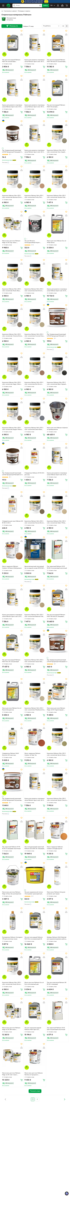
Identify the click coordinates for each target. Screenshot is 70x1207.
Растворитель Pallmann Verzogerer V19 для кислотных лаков (12, 938)
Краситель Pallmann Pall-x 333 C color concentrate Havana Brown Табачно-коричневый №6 (34, 522)
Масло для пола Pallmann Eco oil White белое (56, 241)
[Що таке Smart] (14, 160)
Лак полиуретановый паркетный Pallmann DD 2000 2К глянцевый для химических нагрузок (34, 848)
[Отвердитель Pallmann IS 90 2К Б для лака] (35, 456)
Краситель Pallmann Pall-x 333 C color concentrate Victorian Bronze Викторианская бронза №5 (12, 335)
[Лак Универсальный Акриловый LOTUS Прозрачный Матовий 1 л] (57, 317)
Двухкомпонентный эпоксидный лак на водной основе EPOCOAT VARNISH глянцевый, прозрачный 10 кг (34, 567)
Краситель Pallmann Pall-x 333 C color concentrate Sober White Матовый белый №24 (56, 522)
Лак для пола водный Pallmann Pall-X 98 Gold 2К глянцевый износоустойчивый (56, 615)
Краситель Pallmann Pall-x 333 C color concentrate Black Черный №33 (56, 383)
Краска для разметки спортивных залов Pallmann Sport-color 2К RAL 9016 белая (35, 799)
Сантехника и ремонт (10, 11)
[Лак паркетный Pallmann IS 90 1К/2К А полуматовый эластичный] (57, 549)
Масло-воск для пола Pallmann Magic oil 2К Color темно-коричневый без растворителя (11, 1074)
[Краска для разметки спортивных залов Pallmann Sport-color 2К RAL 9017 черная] (57, 456)
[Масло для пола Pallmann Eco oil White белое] (57, 224)
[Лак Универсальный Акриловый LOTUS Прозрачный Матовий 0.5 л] (12, 456)
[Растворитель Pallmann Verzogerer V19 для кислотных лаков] (12, 920)
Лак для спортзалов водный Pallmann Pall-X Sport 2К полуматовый (33, 1029)
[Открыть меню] (3, 5)
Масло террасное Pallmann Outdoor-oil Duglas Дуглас (55, 847)
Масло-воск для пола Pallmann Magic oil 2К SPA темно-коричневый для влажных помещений (11, 1029)
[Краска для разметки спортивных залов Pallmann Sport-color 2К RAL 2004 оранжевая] (12, 88)
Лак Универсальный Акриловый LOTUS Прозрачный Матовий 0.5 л (12, 473)
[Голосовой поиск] (40, 5)
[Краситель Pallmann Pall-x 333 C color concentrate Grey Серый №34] (57, 133)
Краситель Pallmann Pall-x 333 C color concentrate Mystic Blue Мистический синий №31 (11, 290)
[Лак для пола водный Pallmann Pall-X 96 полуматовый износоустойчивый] (12, 43)
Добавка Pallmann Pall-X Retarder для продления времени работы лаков (57, 938)
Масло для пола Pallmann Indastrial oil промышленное (57, 428)
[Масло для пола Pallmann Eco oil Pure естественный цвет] (35, 965)
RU (51, 5)
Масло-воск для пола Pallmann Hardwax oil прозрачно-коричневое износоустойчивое (34, 1074)
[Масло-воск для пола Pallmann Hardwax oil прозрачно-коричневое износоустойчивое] (35, 1056)
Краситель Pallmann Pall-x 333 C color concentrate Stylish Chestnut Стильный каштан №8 (57, 799)
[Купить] (21, 66)
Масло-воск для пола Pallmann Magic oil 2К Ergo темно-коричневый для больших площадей (11, 242)
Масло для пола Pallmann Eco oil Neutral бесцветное (11, 709)
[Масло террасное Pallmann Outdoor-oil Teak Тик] (35, 736)
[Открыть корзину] (67, 5)
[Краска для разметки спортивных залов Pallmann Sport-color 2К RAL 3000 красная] (35, 88)
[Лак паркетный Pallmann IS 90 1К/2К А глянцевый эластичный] (12, 830)
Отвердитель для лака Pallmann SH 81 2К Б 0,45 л (12, 522)
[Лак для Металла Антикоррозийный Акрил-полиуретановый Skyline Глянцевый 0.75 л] (35, 224)
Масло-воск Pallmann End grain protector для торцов (56, 893)
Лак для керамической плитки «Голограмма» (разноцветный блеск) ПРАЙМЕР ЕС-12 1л (34, 893)
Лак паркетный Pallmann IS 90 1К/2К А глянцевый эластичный (11, 847)
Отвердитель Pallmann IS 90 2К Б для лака (34, 473)
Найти (45, 5)
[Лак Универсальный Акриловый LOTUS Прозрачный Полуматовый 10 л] (12, 781)
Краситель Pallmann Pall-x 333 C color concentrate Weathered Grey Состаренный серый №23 (35, 709)
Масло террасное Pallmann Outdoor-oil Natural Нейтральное (12, 567)
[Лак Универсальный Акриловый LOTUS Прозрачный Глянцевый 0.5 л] (12, 133)
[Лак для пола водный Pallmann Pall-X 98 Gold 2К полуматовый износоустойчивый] (57, 43)
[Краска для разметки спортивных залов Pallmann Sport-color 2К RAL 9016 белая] (35, 781)
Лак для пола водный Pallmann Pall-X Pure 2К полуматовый (11, 660)
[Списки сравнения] (62, 5)
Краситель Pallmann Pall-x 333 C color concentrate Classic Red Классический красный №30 (34, 661)
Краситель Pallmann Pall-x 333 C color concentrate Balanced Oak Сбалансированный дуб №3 (34, 615)
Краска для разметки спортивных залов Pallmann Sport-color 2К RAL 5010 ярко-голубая (35, 61)
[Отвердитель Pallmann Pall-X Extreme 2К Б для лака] (12, 736)
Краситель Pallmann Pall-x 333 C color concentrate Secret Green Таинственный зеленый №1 (56, 754)
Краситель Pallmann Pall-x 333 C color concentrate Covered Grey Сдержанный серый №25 (34, 335)
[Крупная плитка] (63, 26)
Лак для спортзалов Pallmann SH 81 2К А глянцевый (56, 983)
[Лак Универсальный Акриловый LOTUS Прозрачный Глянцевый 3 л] (57, 643)
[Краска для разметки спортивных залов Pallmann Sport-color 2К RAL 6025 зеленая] (35, 133)
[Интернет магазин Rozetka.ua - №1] (8, 5)
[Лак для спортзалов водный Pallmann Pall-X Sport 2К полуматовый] (35, 1011)
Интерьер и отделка (24, 11)
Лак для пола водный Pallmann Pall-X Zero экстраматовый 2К (34, 938)
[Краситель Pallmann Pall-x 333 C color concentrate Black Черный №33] (57, 365)
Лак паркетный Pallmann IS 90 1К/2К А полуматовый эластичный (57, 567)
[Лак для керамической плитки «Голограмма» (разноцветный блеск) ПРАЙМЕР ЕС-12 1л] (35, 875)
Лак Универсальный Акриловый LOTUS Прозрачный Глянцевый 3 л (57, 660)
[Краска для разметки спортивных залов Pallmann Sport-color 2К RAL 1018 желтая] (12, 597)
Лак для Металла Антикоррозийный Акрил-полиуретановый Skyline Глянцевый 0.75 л (32, 242)
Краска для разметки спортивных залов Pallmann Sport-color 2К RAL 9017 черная (57, 474)
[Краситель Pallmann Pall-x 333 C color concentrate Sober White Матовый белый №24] (57, 504)
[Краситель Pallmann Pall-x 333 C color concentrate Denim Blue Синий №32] (35, 410)
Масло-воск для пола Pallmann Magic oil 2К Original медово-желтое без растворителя (56, 709)
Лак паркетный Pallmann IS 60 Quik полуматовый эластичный (56, 1028)
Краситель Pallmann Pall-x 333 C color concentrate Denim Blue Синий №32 (34, 428)
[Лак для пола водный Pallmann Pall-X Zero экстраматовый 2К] (35, 920)
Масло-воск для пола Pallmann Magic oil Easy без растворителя (11, 893)
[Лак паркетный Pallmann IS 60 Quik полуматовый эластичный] (57, 1011)
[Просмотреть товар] (2, 148)
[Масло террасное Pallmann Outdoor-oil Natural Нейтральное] (12, 549)
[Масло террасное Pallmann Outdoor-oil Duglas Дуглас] (57, 830)
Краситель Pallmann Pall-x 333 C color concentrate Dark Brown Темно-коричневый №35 (34, 290)
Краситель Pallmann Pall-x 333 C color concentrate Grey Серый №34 (56, 151)
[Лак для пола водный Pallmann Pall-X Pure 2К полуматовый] (12, 643)
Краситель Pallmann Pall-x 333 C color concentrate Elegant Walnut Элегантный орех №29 (12, 428)
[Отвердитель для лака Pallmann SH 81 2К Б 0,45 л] (12, 504)
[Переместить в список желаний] (21, 30)
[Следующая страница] (64, 1099)
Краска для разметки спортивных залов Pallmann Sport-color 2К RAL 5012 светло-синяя (57, 290)
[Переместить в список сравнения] (21, 34)
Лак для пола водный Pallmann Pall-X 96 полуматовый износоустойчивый (11, 61)
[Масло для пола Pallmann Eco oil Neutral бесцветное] (12, 691)
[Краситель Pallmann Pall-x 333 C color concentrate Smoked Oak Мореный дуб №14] (57, 178)
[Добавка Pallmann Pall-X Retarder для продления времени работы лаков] (57, 920)
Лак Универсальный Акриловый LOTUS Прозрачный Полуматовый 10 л (12, 799)
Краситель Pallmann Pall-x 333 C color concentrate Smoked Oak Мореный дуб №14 (56, 196)
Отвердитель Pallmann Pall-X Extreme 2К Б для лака (10, 754)
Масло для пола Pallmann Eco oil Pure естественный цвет (34, 983)
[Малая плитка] (66, 26)
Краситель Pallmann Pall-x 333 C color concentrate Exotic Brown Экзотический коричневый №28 (11, 983)
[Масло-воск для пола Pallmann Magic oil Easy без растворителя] (12, 875)
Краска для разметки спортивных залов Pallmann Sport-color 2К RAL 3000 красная (35, 106)
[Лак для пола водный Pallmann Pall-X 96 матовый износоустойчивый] (57, 88)
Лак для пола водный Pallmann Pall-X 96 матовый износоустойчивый (56, 106)
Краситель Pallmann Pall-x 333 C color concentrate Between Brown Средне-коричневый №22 (12, 196)
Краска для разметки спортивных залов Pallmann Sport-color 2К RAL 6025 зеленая (35, 151)
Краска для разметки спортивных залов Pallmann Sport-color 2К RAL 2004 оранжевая (12, 106)
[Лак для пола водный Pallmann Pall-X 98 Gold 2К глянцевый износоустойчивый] (57, 597)
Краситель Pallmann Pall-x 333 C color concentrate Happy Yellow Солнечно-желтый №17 (11, 383)
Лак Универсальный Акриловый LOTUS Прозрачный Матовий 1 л (56, 335)
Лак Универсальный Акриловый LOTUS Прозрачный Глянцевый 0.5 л (12, 151)
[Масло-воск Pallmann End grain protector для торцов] (57, 875)
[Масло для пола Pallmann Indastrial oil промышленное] (57, 410)
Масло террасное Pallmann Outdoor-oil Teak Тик (32, 754)
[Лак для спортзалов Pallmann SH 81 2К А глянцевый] (57, 965)
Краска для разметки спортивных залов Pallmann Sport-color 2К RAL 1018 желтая (12, 615)
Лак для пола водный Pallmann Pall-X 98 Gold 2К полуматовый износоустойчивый (56, 61)
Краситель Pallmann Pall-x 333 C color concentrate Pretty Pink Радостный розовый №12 (34, 196)
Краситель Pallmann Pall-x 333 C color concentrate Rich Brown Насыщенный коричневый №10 (34, 383)
